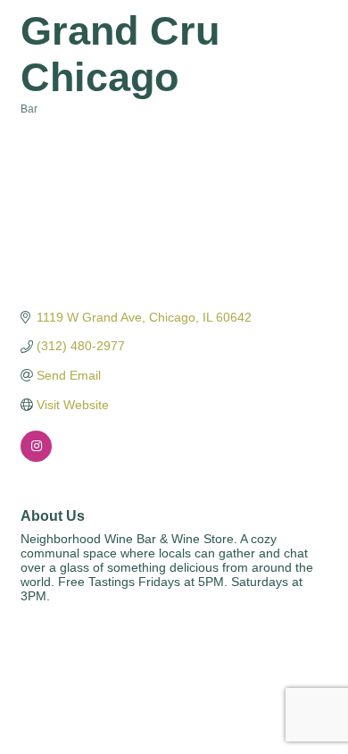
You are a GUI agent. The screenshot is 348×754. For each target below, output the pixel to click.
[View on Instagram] (36, 457)
